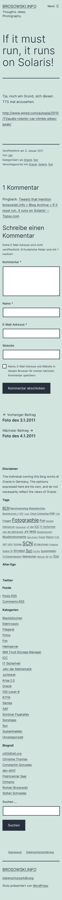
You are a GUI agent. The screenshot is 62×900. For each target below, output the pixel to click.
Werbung (41, 557)
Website (8, 345)
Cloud (26, 514)
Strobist (19, 551)
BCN (6, 508)
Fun (42, 521)
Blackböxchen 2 (10, 513)
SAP (4, 544)
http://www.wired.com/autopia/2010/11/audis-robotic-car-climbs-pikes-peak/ (30, 118)
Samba (7, 703)
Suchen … (9, 802)
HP (28, 527)
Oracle (28, 159)
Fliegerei (8, 629)
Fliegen (6, 520)
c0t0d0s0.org (11, 753)
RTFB (57, 537)
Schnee (18, 544)
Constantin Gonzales (17, 765)
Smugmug (53, 544)
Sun (35, 159)
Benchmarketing (19, 508)
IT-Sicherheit (47, 526)
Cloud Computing (39, 513)
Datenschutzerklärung (18, 878)
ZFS (50, 557)
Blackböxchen (37, 508)
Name (7, 303)
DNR (52, 513)
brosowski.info (19, 6)
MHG (32, 531)
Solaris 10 (7, 551)
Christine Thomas (14, 759)
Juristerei (8, 674)
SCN (27, 543)
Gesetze (50, 521)
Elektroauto (10, 623)
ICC (37, 526)
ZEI (46, 557)
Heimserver (8, 527)
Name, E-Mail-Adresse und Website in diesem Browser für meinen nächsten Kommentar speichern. (31, 371)
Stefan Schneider (14, 793)
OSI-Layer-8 (11, 691)
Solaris (42, 164)
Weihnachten (29, 556)
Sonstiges (9, 720)
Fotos (6, 635)
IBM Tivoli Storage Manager (21, 652)
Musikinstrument (44, 532)
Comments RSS (13, 601)
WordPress (40, 885)
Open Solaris (32, 537)
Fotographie (25, 520)
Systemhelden (48, 551)
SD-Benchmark (41, 544)
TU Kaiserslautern (11, 556)
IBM (32, 527)
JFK (26, 531)
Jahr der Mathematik (12, 532)
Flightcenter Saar (14, 776)
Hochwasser (21, 527)
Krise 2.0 (8, 680)
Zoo (56, 556)
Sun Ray (36, 551)
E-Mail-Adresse (14, 324)
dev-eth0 (8, 770)
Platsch (50, 537)
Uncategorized (12, 737)
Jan (10, 155)
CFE (21, 513)
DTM (58, 514)
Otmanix (8, 782)
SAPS (10, 544)
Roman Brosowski (15, 787)
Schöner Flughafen (15, 714)
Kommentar (11, 262)
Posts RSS (9, 596)
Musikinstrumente (14, 536)
